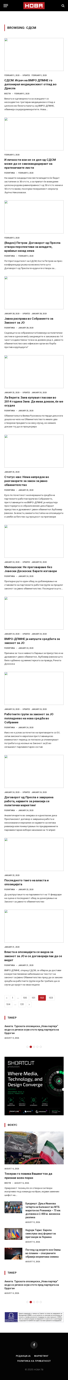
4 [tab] (37, 1047)
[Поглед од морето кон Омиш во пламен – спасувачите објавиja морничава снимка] (13, 1253)
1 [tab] (27, 1047)
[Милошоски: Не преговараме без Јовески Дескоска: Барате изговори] (34, 541)
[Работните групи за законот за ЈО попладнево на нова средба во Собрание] (34, 688)
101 (33, 997)
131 (22, 1004)
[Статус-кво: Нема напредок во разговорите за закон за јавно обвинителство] (34, 451)
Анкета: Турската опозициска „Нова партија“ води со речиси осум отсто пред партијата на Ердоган (32, 1029)
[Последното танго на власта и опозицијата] (34, 854)
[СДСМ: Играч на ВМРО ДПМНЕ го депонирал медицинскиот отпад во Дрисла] (34, 54)
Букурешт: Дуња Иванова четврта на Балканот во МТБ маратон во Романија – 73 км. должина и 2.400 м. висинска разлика (43, 1210)
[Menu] (5, 5)
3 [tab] (34, 1047)
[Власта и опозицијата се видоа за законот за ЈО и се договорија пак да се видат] (34, 926)
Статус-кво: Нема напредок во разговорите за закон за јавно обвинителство (26, 481)
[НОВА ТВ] (34, 5)
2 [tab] (30, 1047)
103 (51, 997)
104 (8, 1004)
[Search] (63, 5)
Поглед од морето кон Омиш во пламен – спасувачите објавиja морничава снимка (43, 1253)
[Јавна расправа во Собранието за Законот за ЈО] (34, 292)
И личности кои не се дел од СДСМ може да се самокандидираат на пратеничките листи (30, 163)
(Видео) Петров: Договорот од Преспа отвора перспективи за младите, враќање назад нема (32, 246)
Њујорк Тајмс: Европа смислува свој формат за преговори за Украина (40, 1233)
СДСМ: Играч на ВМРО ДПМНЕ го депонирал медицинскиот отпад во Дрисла (30, 84)
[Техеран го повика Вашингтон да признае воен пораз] (34, 1148)
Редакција (23, 1356)
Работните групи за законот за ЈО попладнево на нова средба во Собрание (28, 718)
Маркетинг (41, 1356)
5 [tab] (40, 1047)
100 (25, 997)
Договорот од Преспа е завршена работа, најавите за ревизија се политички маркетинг (28, 801)
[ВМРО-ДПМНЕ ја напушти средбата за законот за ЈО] (34, 613)
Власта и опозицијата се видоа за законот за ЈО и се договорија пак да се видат (33, 956)
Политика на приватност (34, 1361)
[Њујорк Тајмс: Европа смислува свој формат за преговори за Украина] (13, 1234)
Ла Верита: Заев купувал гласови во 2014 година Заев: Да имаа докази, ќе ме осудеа (33, 401)
